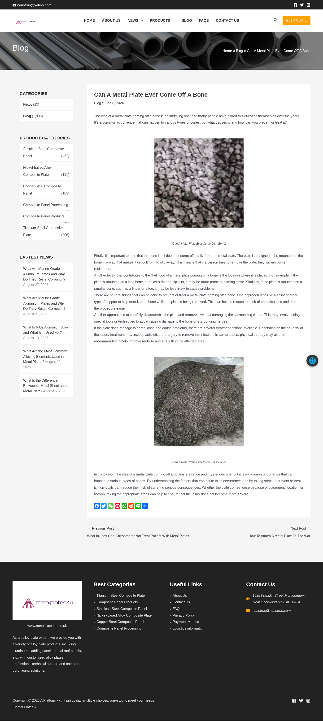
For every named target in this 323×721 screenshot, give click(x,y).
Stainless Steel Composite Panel (121, 609)
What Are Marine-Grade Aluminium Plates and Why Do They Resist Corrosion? (44, 274)
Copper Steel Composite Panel (120, 622)
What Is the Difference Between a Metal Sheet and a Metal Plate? (45, 385)
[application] (140, 20)
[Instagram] (308, 5)
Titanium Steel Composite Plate (120, 595)
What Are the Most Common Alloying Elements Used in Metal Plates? (45, 356)
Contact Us (181, 602)
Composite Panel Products (44, 216)
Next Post (279, 532)
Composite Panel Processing (45, 205)
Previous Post (138, 532)
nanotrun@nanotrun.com (272, 611)
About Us (180, 595)
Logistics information (188, 628)
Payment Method (186, 622)
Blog (27, 116)
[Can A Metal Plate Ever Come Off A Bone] (198, 183)
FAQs (177, 609)
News (27, 104)
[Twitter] (302, 5)
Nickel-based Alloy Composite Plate (124, 615)
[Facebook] (295, 5)
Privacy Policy (184, 615)
